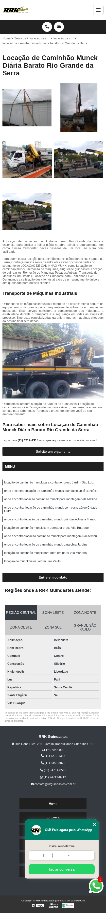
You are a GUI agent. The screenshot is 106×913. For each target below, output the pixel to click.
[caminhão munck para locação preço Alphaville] (79, 108)
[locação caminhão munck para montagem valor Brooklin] (79, 159)
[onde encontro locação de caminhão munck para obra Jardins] (27, 159)
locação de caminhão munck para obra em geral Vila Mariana (45, 553)
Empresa (53, 817)
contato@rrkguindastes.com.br (54, 784)
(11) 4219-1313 (28, 440)
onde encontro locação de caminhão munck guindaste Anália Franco (50, 519)
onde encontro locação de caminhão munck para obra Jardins (45, 544)
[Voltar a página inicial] (15, 10)
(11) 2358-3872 (54, 763)
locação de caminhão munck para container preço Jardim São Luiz (49, 482)
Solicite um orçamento (53, 451)
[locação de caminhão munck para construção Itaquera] (27, 211)
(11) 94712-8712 (54, 777)
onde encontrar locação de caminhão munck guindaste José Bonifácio (51, 491)
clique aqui (50, 440)
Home (53, 804)
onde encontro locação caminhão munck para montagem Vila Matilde (50, 499)
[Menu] (98, 9)
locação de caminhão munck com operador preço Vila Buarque (46, 528)
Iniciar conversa (61, 869)
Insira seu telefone (62, 846)
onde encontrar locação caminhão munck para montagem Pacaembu (50, 536)
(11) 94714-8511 (54, 770)
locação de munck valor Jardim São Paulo (32, 561)
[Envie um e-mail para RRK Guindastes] (59, 27)
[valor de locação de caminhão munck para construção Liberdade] (27, 108)
